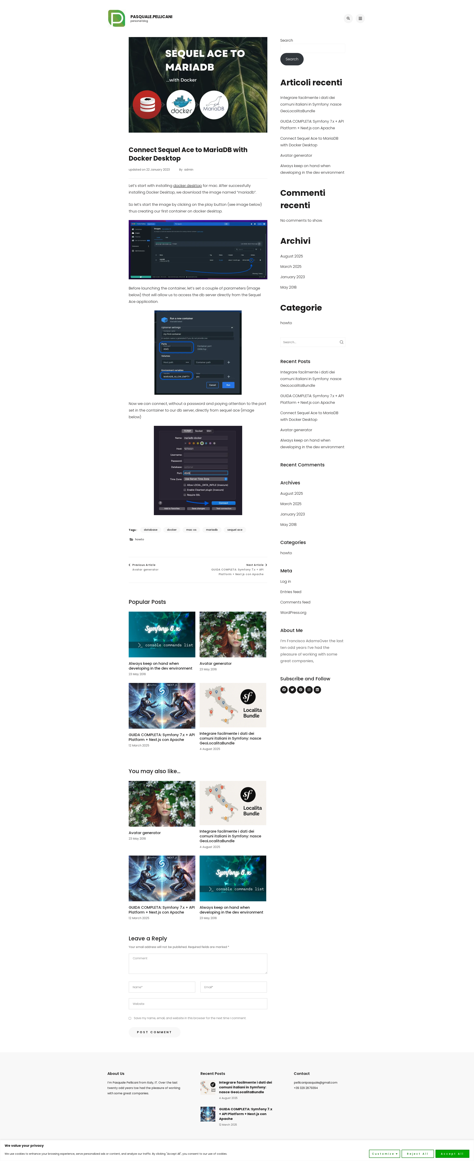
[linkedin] (317, 689)
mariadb (212, 530)
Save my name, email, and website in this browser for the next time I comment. (190, 1018)
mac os (191, 530)
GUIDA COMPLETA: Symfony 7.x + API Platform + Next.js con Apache (162, 737)
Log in (285, 581)
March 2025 (290, 266)
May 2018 (288, 287)
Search (286, 40)
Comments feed (295, 602)
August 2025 (291, 256)
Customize (383, 1154)
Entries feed (290, 591)
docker (172, 530)
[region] (237, 1150)
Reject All (418, 1154)
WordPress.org (293, 612)
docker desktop (187, 185)
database (150, 530)
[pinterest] (300, 689)
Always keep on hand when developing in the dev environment (160, 666)
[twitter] (292, 689)
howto (139, 539)
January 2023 (292, 277)
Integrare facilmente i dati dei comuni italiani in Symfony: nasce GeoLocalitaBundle (230, 738)
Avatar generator (216, 663)
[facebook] (284, 689)
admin (188, 169)
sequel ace (234, 530)
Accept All (452, 1154)
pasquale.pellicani (151, 17)
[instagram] (309, 689)
